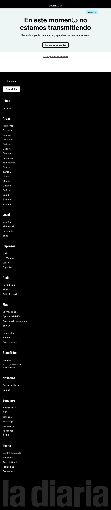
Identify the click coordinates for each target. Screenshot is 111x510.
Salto (5, 235)
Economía (8, 153)
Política (7, 190)
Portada (7, 108)
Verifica (7, 204)
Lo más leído (9, 311)
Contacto (8, 471)
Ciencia (7, 134)
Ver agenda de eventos (55, 45)
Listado (7, 359)
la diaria (7, 253)
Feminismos (9, 162)
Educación (8, 158)
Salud (6, 194)
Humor (6, 337)
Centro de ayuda (12, 452)
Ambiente (8, 125)
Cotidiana (8, 139)
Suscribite (11, 89)
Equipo (6, 389)
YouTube (7, 416)
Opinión (7, 185)
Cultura (7, 144)
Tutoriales (8, 457)
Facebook (8, 430)
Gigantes (7, 267)
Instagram (8, 426)
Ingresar (11, 81)
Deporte (7, 148)
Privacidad (8, 466)
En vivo (7, 325)
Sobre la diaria (11, 385)
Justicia (7, 171)
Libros (6, 176)
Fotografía (8, 333)
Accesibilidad (10, 462)
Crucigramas (10, 342)
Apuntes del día (11, 316)
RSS (5, 412)
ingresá (92, 4)
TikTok (6, 435)
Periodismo (9, 284)
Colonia (7, 221)
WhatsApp (8, 421)
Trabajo (7, 199)
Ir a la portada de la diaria (55, 56)
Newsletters (9, 407)
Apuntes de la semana (15, 321)
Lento (6, 262)
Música (6, 289)
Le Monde (8, 258)
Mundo (6, 181)
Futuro (6, 167)
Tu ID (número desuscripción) (12, 366)
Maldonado (9, 226)
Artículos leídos (11, 294)
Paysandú (8, 231)
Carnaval (7, 130)
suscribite (92, 12)
